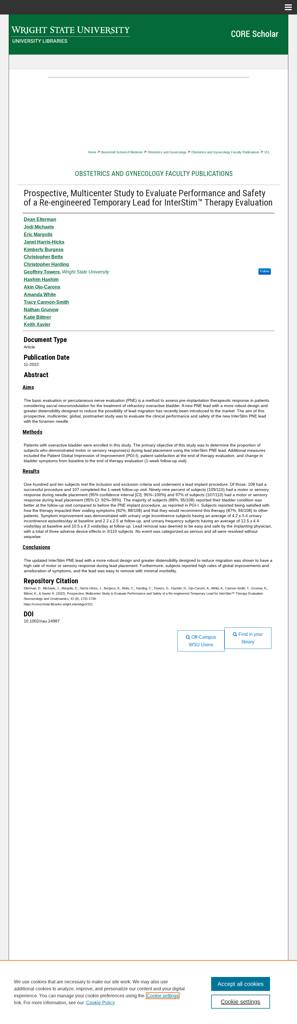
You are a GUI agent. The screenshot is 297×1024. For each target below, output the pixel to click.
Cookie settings (163, 995)
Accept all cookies (241, 984)
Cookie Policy (100, 1002)
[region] (148, 992)
